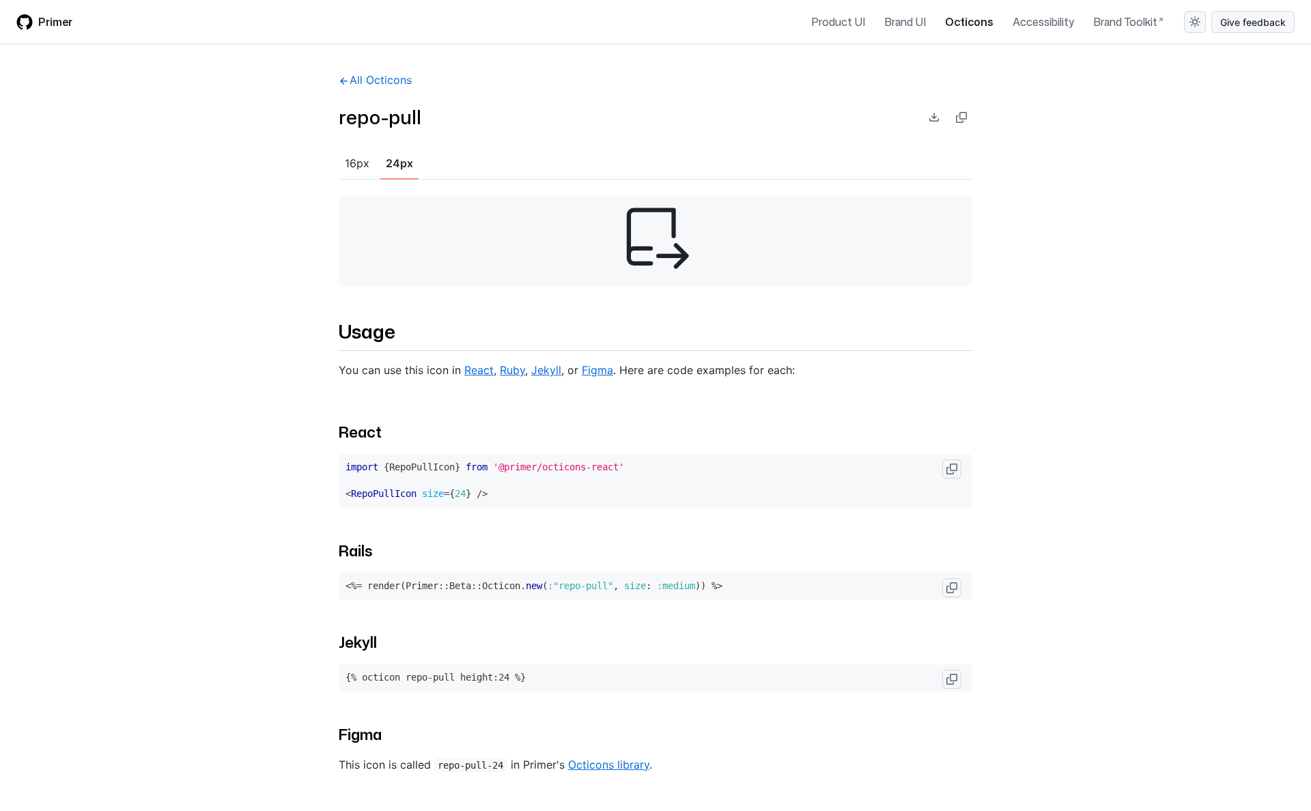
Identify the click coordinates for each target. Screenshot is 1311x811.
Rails (355, 550)
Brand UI (905, 21)
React (479, 370)
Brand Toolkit (1125, 21)
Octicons (969, 21)
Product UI (838, 21)
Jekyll (546, 370)
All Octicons (381, 80)
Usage (367, 331)
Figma (597, 370)
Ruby (512, 370)
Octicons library (608, 764)
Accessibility (1043, 21)
